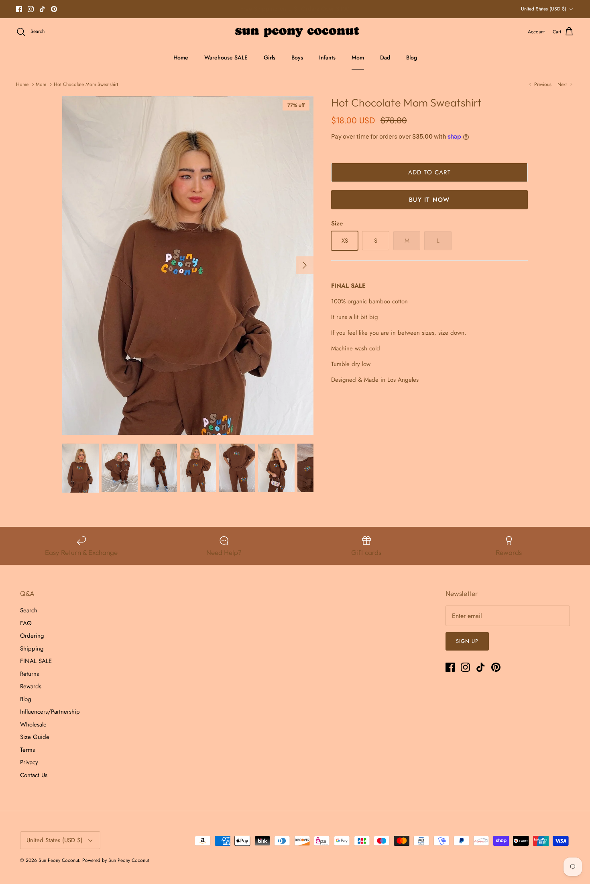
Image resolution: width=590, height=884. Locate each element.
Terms (27, 749)
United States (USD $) (543, 8)
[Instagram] (31, 9)
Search (28, 610)
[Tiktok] (42, 9)
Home (180, 57)
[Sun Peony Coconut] (295, 32)
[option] (187, 265)
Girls (269, 57)
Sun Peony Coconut (59, 860)
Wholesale (33, 724)
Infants (327, 57)
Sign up (467, 641)
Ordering (32, 635)
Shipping (32, 648)
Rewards (30, 686)
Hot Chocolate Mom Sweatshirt (86, 84)
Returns (29, 673)
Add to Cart (429, 172)
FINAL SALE (36, 661)
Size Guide (34, 737)
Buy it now (429, 199)
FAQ (26, 623)
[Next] (304, 265)
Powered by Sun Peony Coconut (115, 860)
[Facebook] (19, 9)
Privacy (29, 762)
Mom (358, 57)
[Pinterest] (54, 9)
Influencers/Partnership (50, 711)
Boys (297, 57)
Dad (385, 57)
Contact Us (33, 775)
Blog (411, 57)
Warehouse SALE (226, 57)
